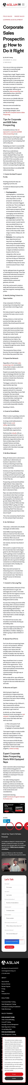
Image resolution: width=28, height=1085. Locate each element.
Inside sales (19, 16)
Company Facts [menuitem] (6, 993)
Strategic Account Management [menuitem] (10, 1024)
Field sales (7, 16)
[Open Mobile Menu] (23, 5)
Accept (14, 1074)
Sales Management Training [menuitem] (9, 1004)
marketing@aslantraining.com (9, 971)
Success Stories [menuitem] (6, 984)
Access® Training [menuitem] (6, 1022)
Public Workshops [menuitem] (6, 1009)
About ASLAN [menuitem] (5, 981)
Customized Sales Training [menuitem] (9, 1002)
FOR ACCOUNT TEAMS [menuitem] (8, 1017)
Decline (14, 1078)
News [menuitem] (3, 991)
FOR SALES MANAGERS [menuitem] (8, 1032)
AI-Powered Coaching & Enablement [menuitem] (11, 1006)
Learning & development (13, 20)
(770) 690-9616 (6, 973)
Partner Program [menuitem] (6, 986)
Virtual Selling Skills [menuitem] (7, 1029)
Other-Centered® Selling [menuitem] (8, 1019)
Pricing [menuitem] (3, 989)
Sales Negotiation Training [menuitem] (8, 1027)
